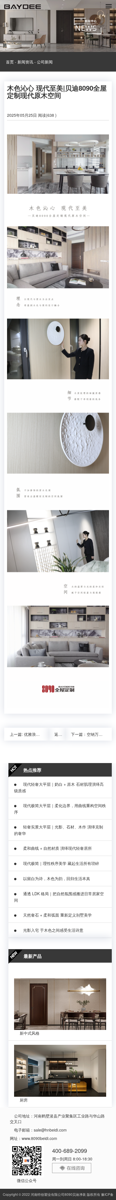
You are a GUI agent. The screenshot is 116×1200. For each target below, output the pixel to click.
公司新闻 (45, 62)
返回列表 (59, 734)
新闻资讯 (25, 62)
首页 (10, 62)
